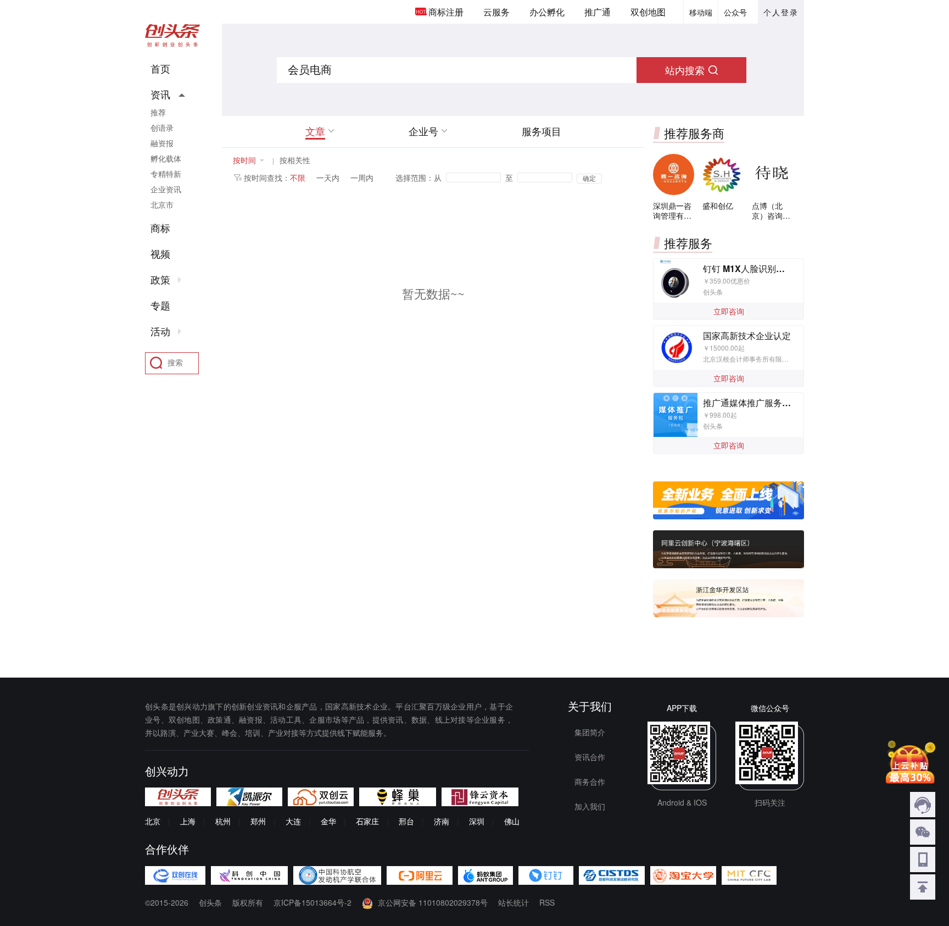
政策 (160, 280)
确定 (589, 178)
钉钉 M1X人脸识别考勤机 (752, 268)
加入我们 (589, 806)
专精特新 (165, 173)
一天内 (327, 177)
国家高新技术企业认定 (747, 335)
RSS (547, 902)
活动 (160, 331)
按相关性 (295, 159)
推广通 (597, 11)
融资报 (162, 142)
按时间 (244, 159)
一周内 (361, 177)
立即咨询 (728, 311)
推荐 (158, 112)
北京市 (162, 204)
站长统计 (513, 902)
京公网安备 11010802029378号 (433, 902)
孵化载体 (165, 158)
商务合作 (589, 781)
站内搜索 (685, 70)
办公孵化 (547, 11)
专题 (160, 305)
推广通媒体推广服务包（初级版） (769, 402)
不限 (297, 177)
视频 (160, 254)
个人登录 (781, 12)
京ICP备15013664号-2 (312, 902)
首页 (160, 69)
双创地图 (648, 11)
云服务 (496, 11)
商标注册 (446, 11)
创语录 (162, 127)
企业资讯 (165, 189)
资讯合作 (589, 756)
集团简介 (589, 732)
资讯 (160, 94)
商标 (160, 228)
